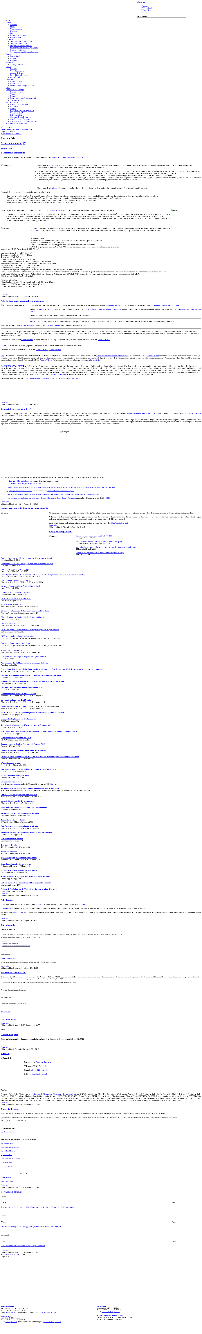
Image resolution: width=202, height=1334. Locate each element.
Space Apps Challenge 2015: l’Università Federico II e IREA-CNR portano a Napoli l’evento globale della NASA (43, 575)
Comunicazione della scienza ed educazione (112, 356)
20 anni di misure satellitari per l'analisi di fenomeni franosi (22, 617)
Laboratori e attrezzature (13, 153)
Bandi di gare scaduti (8, 958)
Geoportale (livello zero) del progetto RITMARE (25, 483)
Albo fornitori (7, 900)
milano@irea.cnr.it (11, 1322)
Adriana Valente (46, 360)
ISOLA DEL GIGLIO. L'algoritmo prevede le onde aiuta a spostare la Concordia (33, 713)
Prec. (8, 1254)
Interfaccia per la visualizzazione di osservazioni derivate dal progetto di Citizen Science (37, 498)
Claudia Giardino (104, 340)
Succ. (18, 1254)
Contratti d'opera (9, 1034)
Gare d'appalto (8, 925)
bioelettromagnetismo (56, 165)
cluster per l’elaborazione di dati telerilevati (68, 157)
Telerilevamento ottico (24, 129)
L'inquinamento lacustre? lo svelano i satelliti (18, 694)
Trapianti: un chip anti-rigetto (11, 650)
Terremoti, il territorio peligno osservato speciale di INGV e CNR (94, 536)
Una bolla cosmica (8, 623)
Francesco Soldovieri (43, 1062)
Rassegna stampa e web (60, 531)
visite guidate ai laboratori (115, 305)
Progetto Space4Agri (58, 374)
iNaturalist (71, 498)
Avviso (4, 941)
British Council (153, 356)
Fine (22, 1254)
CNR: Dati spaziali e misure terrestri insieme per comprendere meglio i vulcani (30, 630)
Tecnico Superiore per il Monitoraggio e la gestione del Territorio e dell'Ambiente (31, 1227)
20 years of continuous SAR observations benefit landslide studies (25, 611)
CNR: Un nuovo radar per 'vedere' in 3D (16, 599)
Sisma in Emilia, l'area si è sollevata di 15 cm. (18, 719)
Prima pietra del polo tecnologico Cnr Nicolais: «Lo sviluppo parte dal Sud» (31, 675)
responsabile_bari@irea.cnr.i (111, 1312)
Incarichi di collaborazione (13, 972)
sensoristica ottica (55, 188)
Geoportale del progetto (17, 481)
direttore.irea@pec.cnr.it (38, 1074)
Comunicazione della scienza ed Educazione (104, 309)
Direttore (5, 1053)
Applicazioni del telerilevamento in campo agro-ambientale (23, 1246)
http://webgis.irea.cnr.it (119, 523)
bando (40, 904)
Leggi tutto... (5, 294)
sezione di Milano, (44, 309)
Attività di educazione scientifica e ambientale (22, 301)
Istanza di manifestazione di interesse (16, 946)
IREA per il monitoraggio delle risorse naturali (18, 636)
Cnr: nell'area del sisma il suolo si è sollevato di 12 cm (22, 687)
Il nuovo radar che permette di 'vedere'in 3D (17, 592)
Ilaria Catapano (15, 784)
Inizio (4, 1254)
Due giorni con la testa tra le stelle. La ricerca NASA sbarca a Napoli (26, 558)
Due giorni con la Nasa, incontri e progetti (16, 569)
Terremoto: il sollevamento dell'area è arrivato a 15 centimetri (25, 725)
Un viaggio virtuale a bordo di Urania (16, 700)
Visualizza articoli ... (8, 148)
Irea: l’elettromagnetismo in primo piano (15, 580)
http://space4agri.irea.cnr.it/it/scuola (36, 378)
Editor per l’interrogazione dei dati (20, 491)
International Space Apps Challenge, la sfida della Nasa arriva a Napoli (27, 564)
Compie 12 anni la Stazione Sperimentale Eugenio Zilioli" (23, 744)
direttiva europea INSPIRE (191, 413)
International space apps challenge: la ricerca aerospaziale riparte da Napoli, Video (106, 547)
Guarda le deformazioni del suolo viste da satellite (24, 508)
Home (3, 129)
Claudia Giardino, (53, 325)
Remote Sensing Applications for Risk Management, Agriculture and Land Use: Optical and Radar (37, 1207)
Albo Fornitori (80, 904)
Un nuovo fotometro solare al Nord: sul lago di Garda (20, 586)
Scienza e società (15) (13, 143)
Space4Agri (29, 481)
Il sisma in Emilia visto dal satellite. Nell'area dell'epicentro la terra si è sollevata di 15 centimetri (38, 731)
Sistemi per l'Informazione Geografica (141, 413)
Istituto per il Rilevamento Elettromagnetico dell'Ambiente (54, 1094)
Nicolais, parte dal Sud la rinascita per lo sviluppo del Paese (24, 663)
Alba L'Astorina (27, 325)
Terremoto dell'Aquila (9, 845)
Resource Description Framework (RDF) (60, 491)
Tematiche (10, 129)
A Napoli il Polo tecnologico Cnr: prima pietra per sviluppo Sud (24, 657)
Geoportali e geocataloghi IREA (16, 409)
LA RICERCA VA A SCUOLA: (13, 366)
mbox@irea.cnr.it (10, 1312)
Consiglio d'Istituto (10, 1109)
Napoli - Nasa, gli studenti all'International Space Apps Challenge (100, 553)
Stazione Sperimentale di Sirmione (166, 305)
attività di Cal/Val (39, 231)
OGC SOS (106, 498)
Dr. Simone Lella (6, 1177)
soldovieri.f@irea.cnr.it (39, 1070)
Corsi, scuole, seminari (11, 1192)
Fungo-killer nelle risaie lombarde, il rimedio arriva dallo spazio (99, 542)
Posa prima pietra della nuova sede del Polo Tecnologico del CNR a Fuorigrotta (32, 681)
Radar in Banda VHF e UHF (11, 605)
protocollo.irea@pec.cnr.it (48, 1312)
